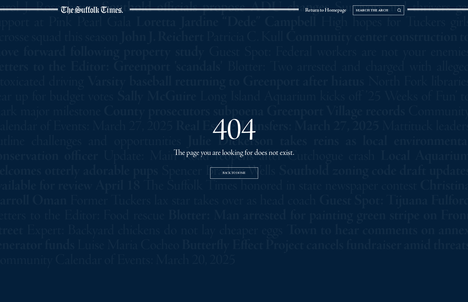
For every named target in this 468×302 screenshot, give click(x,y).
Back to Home (234, 173)
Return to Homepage (325, 10)
